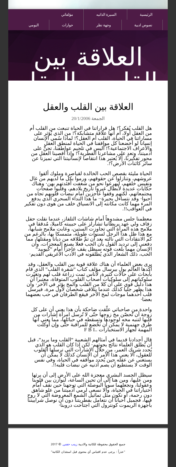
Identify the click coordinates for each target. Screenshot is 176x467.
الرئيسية (146, 14)
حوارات (67, 25)
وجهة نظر (103, 25)
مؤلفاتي (67, 14)
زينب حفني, (69, 444)
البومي (34, 25)
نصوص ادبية (143, 25)
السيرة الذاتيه (106, 14)
